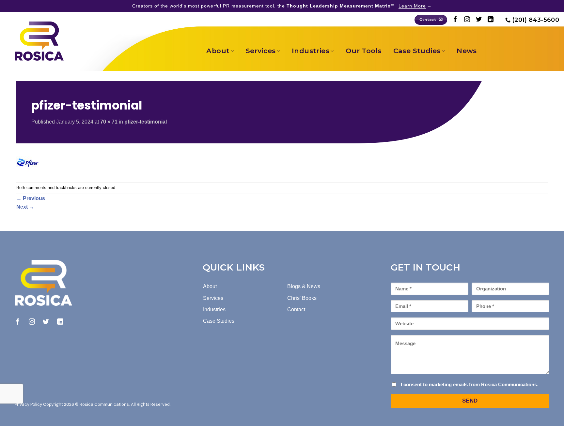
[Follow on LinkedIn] (491, 20)
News (467, 51)
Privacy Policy (28, 404)
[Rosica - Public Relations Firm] (39, 41)
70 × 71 (109, 122)
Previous (30, 198)
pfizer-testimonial (145, 122)
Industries (310, 51)
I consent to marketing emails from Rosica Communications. (469, 384)
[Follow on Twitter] (479, 20)
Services (260, 51)
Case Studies (417, 51)
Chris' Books (302, 298)
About (217, 51)
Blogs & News (303, 286)
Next (25, 207)
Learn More (412, 5)
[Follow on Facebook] (455, 20)
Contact (296, 309)
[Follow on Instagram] (467, 20)
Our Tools (364, 51)
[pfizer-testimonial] (27, 162)
